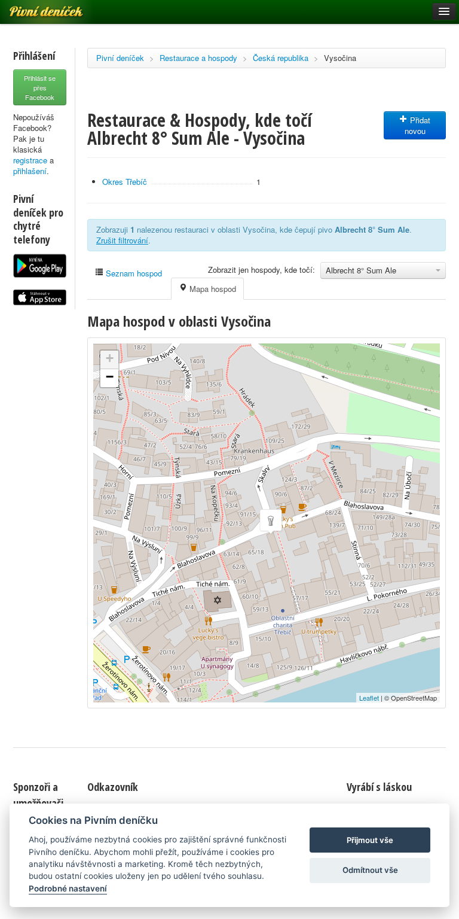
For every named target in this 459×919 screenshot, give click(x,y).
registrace (30, 160)
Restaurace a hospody (198, 57)
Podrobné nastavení (68, 888)
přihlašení (30, 171)
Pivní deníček (120, 57)
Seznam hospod (132, 273)
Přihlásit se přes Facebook (40, 87)
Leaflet (369, 697)
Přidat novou (418, 125)
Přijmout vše (370, 840)
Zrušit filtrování (122, 240)
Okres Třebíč (124, 181)
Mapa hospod (211, 288)
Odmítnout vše (370, 870)
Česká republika (280, 57)
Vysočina (340, 57)
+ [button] (110, 358)
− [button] (110, 376)
